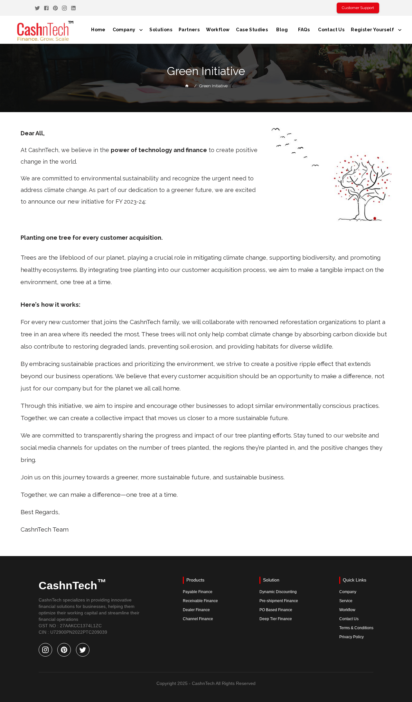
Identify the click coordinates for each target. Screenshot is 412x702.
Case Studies (252, 29)
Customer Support (358, 7)
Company (124, 29)
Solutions (160, 29)
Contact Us (331, 29)
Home (98, 29)
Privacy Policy (351, 637)
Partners (189, 29)
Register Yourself (372, 29)
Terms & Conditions (356, 628)
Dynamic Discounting (278, 592)
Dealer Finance (196, 610)
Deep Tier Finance (275, 619)
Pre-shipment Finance (278, 601)
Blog (282, 29)
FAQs (304, 29)
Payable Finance (197, 592)
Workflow (217, 29)
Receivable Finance (200, 601)
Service (345, 601)
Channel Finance (198, 619)
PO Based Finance (275, 610)
